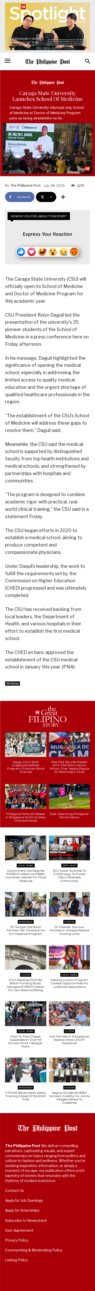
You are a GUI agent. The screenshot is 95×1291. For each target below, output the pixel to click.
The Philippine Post (25, 185)
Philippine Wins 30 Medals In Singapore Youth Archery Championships (26, 817)
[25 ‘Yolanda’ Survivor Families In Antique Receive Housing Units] (69, 904)
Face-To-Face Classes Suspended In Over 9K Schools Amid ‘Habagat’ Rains (25, 1041)
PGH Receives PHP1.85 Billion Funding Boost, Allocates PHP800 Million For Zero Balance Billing (25, 985)
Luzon (25, 974)
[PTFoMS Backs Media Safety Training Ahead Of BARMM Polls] (25, 1070)
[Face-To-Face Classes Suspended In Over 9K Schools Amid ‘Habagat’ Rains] (25, 1013)
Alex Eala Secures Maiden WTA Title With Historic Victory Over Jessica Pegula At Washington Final (69, 767)
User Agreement (19, 1230)
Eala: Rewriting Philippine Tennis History (69, 815)
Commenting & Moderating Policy (33, 1250)
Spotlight (69, 865)
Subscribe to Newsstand (26, 1220)
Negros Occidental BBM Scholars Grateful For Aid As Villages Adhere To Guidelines (69, 1098)
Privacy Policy (16, 1240)
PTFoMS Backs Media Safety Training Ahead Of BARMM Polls (25, 1096)
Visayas (69, 921)
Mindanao (12, 683)
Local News (26, 865)
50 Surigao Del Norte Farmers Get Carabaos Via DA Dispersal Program (26, 930)
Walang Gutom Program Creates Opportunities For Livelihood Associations (69, 983)
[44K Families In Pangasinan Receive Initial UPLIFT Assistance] (69, 1013)
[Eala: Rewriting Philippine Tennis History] (69, 796)
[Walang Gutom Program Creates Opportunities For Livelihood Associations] (69, 957)
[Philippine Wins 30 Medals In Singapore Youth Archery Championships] (25, 796)
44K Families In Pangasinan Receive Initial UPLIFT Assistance (69, 1039)
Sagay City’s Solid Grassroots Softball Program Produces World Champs (25, 767)
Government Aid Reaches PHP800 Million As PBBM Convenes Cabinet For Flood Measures (25, 876)
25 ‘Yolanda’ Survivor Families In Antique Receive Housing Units (69, 930)
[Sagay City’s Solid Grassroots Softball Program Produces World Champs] (25, 744)
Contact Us (14, 1190)
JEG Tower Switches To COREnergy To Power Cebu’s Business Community (69, 876)
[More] (63, 197)
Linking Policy (16, 1260)
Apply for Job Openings (24, 1200)
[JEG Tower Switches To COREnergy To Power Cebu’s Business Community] (69, 847)
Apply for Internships (22, 1210)
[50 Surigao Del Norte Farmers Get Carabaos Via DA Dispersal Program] (25, 904)
